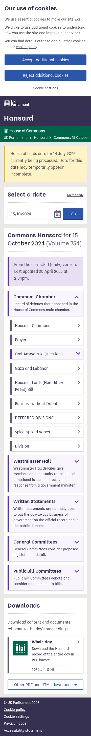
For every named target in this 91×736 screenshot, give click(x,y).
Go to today (75, 195)
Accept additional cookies (45, 59)
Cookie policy (15, 710)
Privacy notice (15, 723)
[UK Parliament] (17, 102)
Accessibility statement (23, 730)
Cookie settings (45, 88)
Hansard (18, 118)
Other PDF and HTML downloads (43, 684)
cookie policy (26, 47)
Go (73, 213)
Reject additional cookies (46, 75)
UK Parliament (15, 137)
